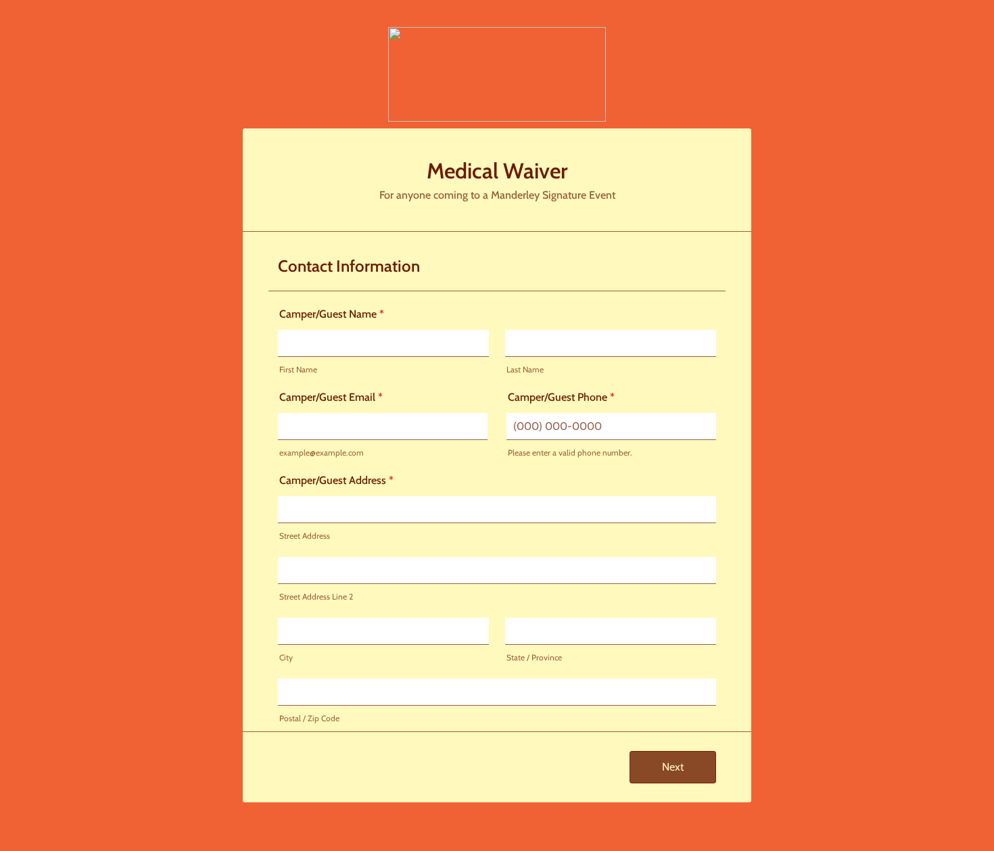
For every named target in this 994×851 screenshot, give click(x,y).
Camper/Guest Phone (561, 397)
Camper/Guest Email (331, 397)
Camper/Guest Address (336, 480)
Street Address (304, 536)
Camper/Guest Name (331, 314)
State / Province (534, 657)
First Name (298, 369)
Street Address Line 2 (316, 596)
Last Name (525, 369)
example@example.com (321, 452)
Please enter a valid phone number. (570, 452)
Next (673, 766)
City (286, 657)
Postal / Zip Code (309, 718)
